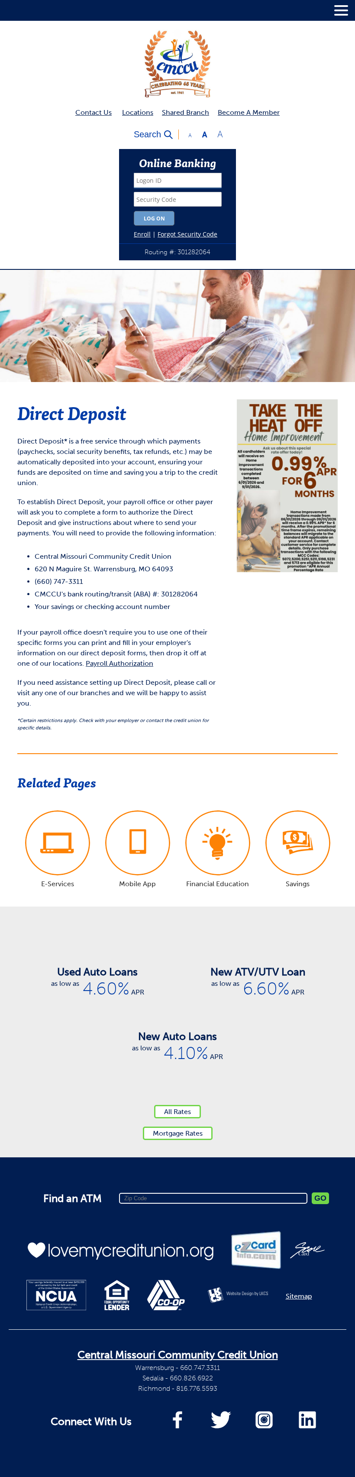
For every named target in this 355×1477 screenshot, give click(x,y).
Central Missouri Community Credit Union (177, 1354)
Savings (298, 884)
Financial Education (217, 884)
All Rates (177, 1112)
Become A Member (249, 112)
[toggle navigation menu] (337, 10)
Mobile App (137, 884)
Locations (137, 112)
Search (147, 134)
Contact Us (93, 112)
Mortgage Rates (178, 1133)
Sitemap (299, 1296)
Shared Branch (185, 112)
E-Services (57, 884)
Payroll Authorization (119, 663)
